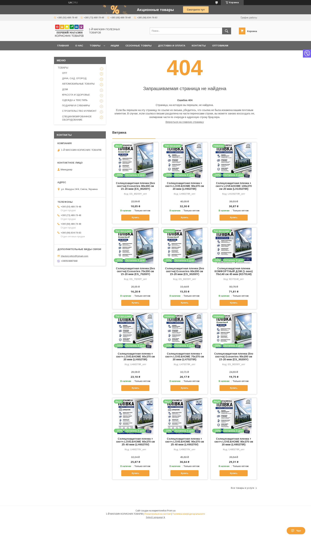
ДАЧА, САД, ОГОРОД (74, 78)
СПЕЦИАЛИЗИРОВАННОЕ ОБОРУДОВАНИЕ (77, 118)
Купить (135, 217)
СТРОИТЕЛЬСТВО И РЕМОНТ (79, 111)
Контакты (199, 45)
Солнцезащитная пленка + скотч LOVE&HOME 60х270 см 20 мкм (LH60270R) (135, 356)
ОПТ (64, 73)
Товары (95, 45)
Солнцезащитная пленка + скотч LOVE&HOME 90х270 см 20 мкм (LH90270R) (184, 186)
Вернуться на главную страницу (185, 122)
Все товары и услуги (242, 488)
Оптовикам (220, 45)
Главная (63, 45)
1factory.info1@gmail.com (74, 256)
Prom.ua (171, 510)
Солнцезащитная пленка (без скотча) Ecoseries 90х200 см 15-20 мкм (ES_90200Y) (233, 356)
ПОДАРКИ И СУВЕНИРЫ (76, 105)
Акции (115, 45)
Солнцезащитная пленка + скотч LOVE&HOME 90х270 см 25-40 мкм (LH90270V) (184, 441)
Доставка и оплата (171, 45)
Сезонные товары (138, 45)
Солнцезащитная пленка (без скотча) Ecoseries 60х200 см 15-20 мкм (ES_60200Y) (184, 271)
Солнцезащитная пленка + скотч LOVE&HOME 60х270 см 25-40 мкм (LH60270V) (135, 441)
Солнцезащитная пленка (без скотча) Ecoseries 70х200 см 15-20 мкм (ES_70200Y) (135, 271)
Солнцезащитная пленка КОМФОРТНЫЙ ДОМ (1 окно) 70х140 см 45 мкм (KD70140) (234, 271)
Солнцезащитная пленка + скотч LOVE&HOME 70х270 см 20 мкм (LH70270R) (184, 356)
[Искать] (226, 31)
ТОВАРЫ (63, 67)
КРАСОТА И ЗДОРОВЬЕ (76, 94)
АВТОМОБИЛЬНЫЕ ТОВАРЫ (78, 83)
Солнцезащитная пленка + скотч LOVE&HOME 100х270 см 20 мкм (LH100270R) (234, 186)
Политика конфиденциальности (188, 514)
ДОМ (65, 89)
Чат (298, 530)
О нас (79, 45)
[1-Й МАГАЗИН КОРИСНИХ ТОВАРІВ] (69, 36)
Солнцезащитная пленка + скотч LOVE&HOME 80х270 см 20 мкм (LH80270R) (233, 441)
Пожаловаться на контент (158, 514)
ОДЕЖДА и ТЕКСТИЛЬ (75, 100)
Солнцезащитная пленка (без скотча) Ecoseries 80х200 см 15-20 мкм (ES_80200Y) (135, 186)
